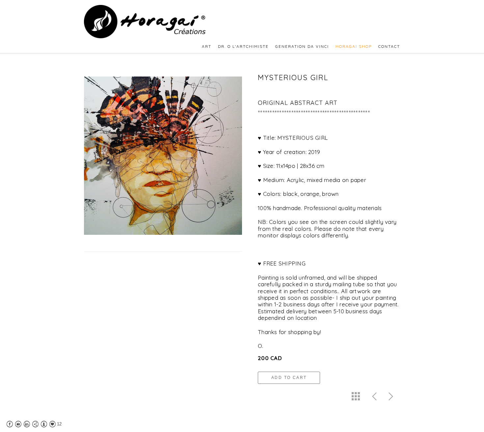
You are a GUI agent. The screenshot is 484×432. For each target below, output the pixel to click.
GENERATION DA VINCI (302, 46)
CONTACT (389, 46)
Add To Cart (289, 377)
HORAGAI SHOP (354, 46)
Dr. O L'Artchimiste (243, 46)
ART (206, 46)
